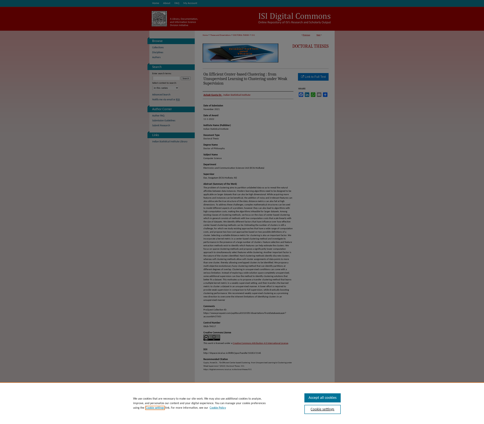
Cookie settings (155, 407)
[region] (242, 403)
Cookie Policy (218, 407)
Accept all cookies (323, 398)
